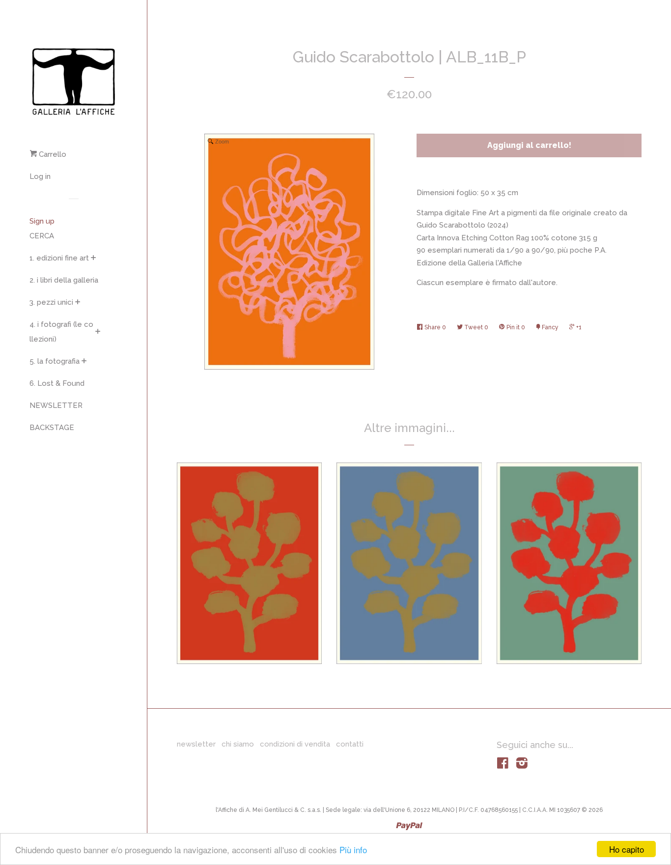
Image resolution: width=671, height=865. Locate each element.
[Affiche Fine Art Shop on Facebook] (503, 765)
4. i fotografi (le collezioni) (61, 332)
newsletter (196, 744)
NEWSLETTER (56, 405)
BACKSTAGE (51, 427)
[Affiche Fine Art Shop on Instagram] (522, 765)
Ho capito (626, 849)
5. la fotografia (54, 361)
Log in (40, 176)
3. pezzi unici (51, 302)
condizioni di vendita (295, 744)
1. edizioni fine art (59, 258)
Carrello (51, 154)
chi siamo (238, 744)
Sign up (42, 221)
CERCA (41, 235)
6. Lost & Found (56, 383)
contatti (349, 744)
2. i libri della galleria (63, 280)
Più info (353, 849)
